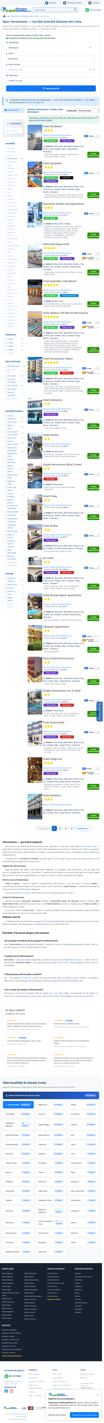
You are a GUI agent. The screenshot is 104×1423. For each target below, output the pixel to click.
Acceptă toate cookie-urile (84, 1415)
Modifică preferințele (57, 1415)
